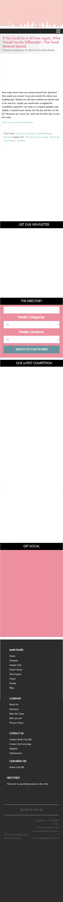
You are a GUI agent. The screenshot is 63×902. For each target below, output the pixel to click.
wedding (21, 140)
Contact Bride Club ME (20, 739)
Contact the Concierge (20, 744)
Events (12, 683)
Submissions (15, 753)
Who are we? (15, 718)
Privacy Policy (16, 723)
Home (12, 656)
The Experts (15, 674)
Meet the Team (16, 714)
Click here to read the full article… (18, 122)
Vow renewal (10, 140)
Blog (11, 688)
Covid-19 (20, 133)
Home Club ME (16, 767)
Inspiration (31, 133)
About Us (13, 704)
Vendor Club (15, 665)
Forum (12, 679)
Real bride (54, 137)
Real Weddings (44, 133)
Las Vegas (43, 137)
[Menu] (58, 31)
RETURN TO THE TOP (31, 810)
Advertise (14, 709)
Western (8, 137)
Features (13, 660)
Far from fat (31, 137)
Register (13, 748)
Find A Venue (15, 669)
